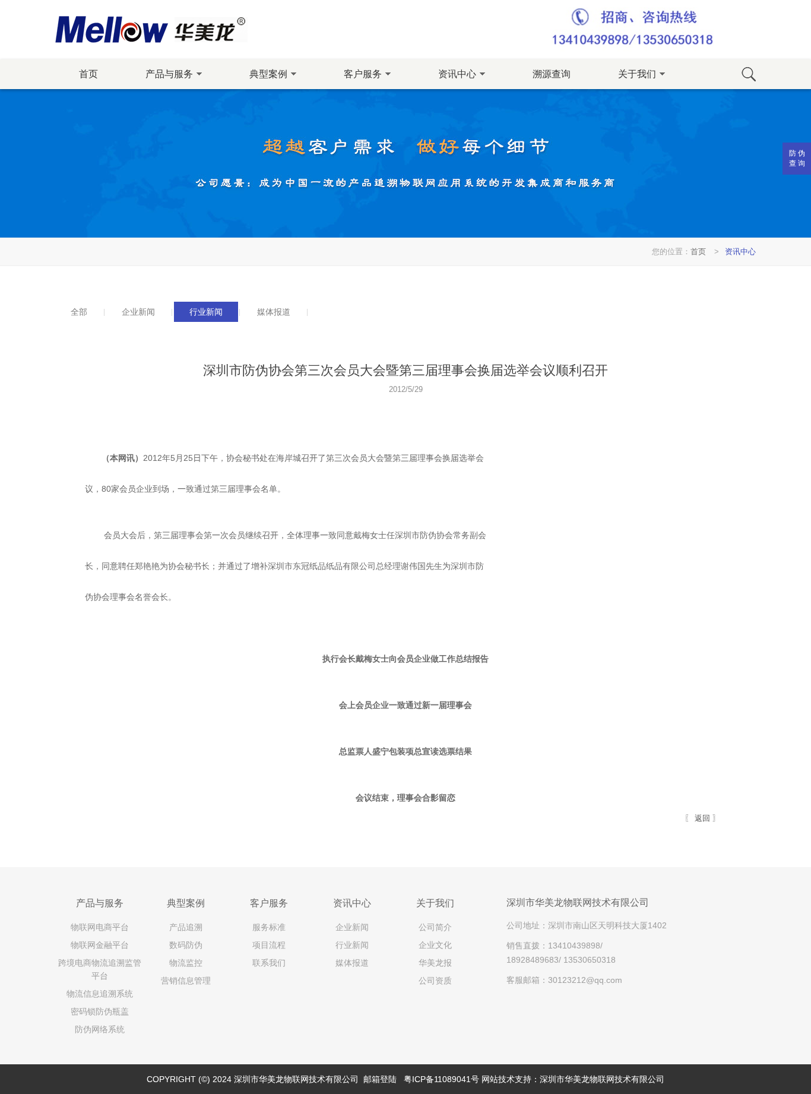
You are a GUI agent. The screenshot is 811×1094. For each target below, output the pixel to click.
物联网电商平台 (100, 927)
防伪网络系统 (100, 1029)
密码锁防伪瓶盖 (100, 1011)
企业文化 (435, 945)
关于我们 (435, 903)
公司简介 (435, 927)
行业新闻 (352, 945)
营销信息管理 (186, 980)
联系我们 (269, 962)
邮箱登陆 (380, 1079)
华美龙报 (435, 962)
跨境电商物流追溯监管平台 (99, 969)
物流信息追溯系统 (99, 993)
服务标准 (269, 927)
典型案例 (186, 903)
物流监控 (185, 962)
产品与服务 (99, 903)
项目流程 (269, 945)
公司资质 (435, 980)
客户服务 (269, 903)
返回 (702, 818)
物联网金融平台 (100, 945)
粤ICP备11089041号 (441, 1079)
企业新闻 (352, 927)
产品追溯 (185, 927)
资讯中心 (740, 251)
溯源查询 (552, 74)
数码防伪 (185, 945)
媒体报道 (352, 962)
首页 (88, 74)
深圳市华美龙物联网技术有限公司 (602, 1079)
